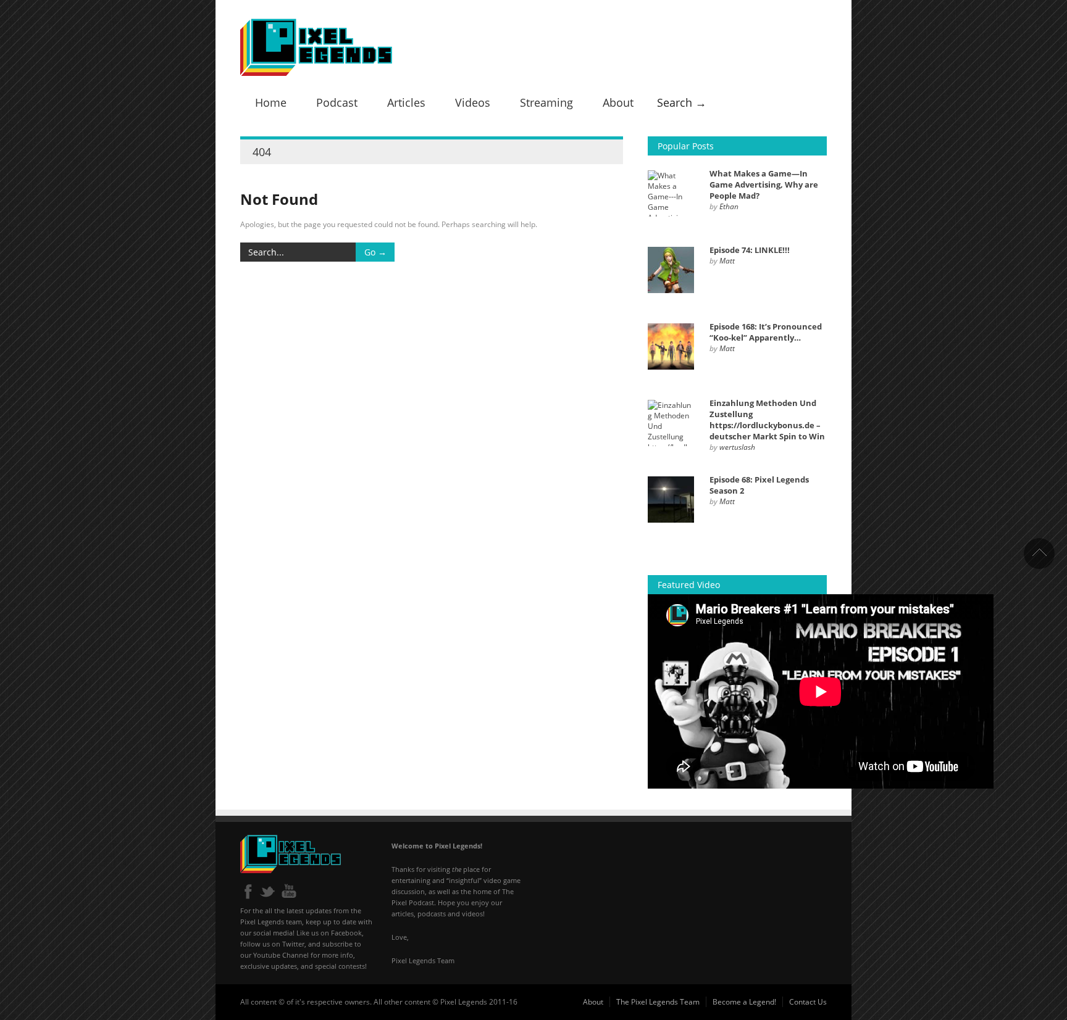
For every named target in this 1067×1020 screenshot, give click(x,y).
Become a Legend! (744, 1002)
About (618, 102)
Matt (727, 260)
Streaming (546, 102)
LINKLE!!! (749, 249)
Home (271, 102)
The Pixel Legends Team (658, 1002)
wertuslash (737, 447)
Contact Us (808, 1002)
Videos (472, 102)
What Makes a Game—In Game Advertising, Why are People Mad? (763, 184)
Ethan (729, 206)
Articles (406, 102)
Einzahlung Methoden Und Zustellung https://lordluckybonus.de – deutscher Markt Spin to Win (767, 419)
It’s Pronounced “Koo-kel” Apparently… (765, 332)
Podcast (337, 102)
